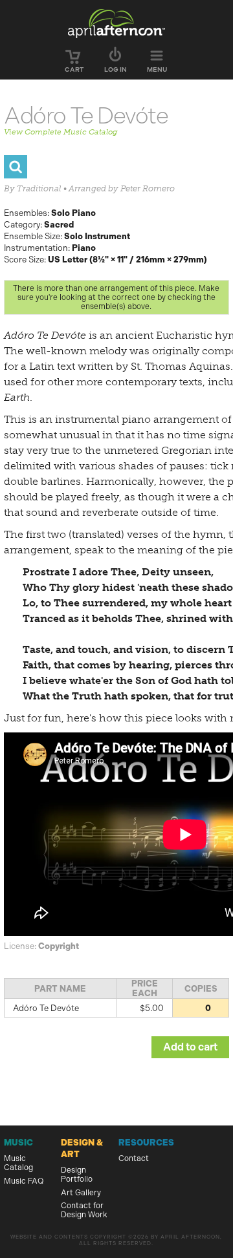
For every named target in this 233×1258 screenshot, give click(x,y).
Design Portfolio (77, 1175)
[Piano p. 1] (15, 166)
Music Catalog (18, 1163)
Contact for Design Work (84, 1210)
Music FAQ (23, 1181)
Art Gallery (81, 1192)
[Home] (116, 22)
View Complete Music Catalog (60, 131)
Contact (133, 1158)
